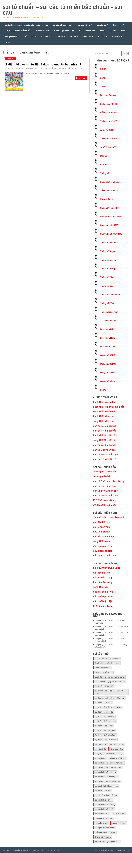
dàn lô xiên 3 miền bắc (105, 495)
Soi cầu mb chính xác (62, 24)
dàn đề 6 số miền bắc (104, 426)
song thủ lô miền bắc (104, 411)
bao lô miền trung (103, 582)
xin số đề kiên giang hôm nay (107, 841)
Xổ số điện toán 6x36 (110, 182)
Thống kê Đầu (106, 277)
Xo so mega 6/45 (108, 138)
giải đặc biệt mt (101, 573)
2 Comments (77, 68)
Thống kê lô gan (107, 251)
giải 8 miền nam (101, 527)
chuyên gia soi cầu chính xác (107, 658)
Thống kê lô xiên (108, 260)
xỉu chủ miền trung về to (106, 568)
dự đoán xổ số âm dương (105, 740)
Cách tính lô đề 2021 (103, 672)
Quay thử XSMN (108, 364)
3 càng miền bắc (102, 476)
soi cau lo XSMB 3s (117, 758)
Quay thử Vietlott (108, 381)
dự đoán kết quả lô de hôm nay (108, 707)
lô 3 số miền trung (103, 606)
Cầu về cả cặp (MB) (109, 225)
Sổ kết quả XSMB (108, 104)
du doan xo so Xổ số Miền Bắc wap (109, 698)
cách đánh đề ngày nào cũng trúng (110, 681)
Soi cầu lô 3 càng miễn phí (106, 795)
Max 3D (104, 156)
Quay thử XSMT (108, 372)
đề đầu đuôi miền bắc (104, 505)
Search (125, 53)
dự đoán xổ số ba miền (104, 716)
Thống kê (87, 36)
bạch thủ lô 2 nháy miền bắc (108, 407)
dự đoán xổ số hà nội (104, 726)
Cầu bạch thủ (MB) (109, 208)
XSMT (123, 30)
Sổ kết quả (29, 36)
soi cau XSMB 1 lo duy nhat (106, 786)
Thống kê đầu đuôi (109, 242)
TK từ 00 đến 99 (108, 320)
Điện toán (59, 36)
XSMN (113, 30)
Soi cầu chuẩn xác (87, 30)
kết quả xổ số (100, 744)
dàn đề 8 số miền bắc (104, 431)
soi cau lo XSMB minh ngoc (106, 777)
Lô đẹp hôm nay (117, 744)
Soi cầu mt (117, 24)
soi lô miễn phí (119, 814)
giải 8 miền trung (102, 577)
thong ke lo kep (101, 823)
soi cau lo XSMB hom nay (105, 772)
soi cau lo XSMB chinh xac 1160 (108, 767)
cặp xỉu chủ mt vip (103, 592)
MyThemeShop (109, 850)
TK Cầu (73, 36)
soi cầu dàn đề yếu (103, 790)
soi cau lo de (100, 758)
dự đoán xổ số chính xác (105, 721)
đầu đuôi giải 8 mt (103, 596)
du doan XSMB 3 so (103, 702)
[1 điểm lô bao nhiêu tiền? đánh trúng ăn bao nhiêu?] (14, 81)
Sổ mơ (7, 42)
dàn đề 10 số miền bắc (105, 459)
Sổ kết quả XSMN (108, 112)
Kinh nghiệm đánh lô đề (64, 30)
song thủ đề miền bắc (105, 440)
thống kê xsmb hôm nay (105, 832)
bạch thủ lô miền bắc (104, 402)
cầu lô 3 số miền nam (105, 555)
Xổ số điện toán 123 (110, 190)
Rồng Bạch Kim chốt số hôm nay (108, 753)
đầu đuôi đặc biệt (102, 551)
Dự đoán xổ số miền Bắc (105, 735)
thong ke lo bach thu (103, 818)
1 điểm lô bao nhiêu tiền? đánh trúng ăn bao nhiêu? (43, 64)
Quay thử (116, 36)
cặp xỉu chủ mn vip (103, 536)
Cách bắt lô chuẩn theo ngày (107, 663)
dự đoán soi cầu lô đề (104, 712)
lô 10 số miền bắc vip (104, 500)
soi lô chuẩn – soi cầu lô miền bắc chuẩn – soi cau (62, 9)
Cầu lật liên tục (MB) (110, 216)
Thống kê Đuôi (107, 286)
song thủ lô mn (101, 541)
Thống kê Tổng (107, 303)
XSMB (102, 30)
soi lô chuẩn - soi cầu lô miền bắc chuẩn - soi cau (30, 68)
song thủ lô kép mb (103, 421)
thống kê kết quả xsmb (104, 828)
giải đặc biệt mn (101, 522)
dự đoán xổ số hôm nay (105, 730)
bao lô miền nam (102, 532)
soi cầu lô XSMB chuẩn (104, 809)
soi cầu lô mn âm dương (105, 804)
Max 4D (104, 164)
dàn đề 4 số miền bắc (104, 445)
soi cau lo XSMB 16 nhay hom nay (109, 763)
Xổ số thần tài (106, 199)
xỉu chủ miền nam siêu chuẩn (109, 517)
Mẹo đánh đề (100, 749)
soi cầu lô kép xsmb (103, 800)
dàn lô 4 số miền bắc (104, 450)
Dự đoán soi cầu (42, 30)
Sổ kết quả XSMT (108, 121)
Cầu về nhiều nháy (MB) (111, 234)
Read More (80, 78)
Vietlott (44, 36)
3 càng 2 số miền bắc (105, 471)
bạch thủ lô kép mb (103, 416)
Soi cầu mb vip (84, 24)
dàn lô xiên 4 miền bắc (105, 454)
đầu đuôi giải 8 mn (103, 546)
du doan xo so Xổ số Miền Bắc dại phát (109, 692)
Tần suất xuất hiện (109, 312)
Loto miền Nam (107, 338)
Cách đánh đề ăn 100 (104, 686)
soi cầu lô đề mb (102, 814)
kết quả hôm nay (12, 36)
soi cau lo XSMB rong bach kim (108, 781)
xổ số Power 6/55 (109, 147)
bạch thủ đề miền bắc (105, 435)
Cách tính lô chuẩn (102, 668)
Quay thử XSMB (108, 355)
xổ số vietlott (106, 130)
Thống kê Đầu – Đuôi (110, 294)
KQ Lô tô (101, 36)
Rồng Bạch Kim (116, 749)
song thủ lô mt (101, 587)
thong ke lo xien (118, 823)
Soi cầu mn (101, 24)
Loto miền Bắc (107, 329)
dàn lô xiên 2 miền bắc (105, 491)
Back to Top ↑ (123, 850)
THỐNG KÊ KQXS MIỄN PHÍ (17, 30)
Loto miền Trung (108, 346)
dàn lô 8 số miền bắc (104, 486)
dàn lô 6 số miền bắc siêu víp (108, 481)
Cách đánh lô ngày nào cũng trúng (109, 677)
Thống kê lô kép (107, 268)
